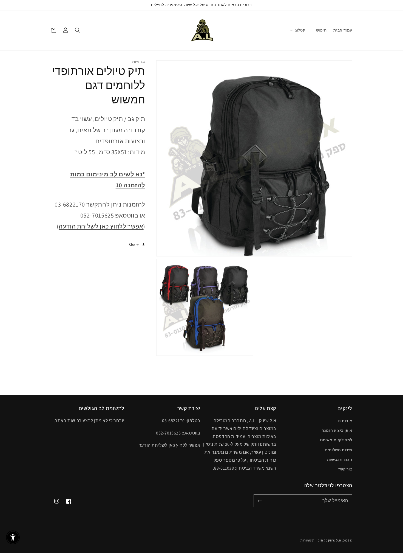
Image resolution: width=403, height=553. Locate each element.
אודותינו (345, 420)
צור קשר (345, 469)
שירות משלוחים (338, 449)
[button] (300, 30)
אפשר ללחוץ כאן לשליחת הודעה (101, 226)
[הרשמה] (260, 500)
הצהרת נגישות (339, 459)
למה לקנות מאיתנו (336, 440)
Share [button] (134, 244)
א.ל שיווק (334, 540)
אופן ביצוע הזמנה (337, 430)
